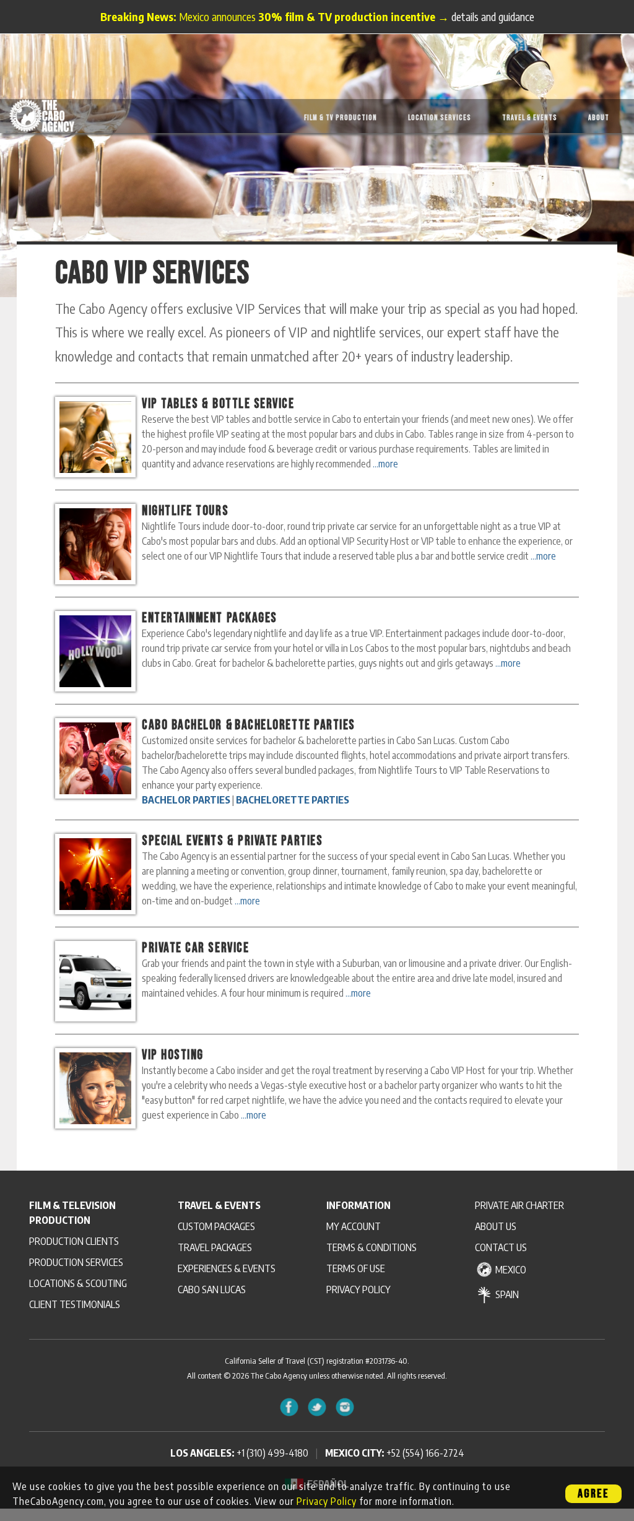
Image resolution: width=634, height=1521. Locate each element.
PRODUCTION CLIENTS (74, 1241)
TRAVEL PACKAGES (215, 1247)
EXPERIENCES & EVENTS (227, 1268)
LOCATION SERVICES (439, 118)
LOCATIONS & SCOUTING (78, 1283)
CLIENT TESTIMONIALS (74, 1304)
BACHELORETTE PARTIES (295, 725)
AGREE (593, 1493)
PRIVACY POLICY (358, 1289)
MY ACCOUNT (353, 1226)
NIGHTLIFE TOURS (185, 511)
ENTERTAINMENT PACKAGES (209, 618)
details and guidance (492, 16)
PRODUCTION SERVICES (76, 1262)
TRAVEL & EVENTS (529, 118)
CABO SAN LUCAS (212, 1289)
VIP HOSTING (173, 1055)
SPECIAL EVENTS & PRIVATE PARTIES (232, 841)
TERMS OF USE (355, 1268)
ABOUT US (495, 1226)
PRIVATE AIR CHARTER (519, 1205)
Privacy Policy (327, 1501)
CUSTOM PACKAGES (216, 1226)
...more (385, 463)
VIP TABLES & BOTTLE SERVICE (218, 404)
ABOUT (598, 118)
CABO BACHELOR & (187, 725)
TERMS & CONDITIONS (371, 1247)
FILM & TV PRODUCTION (340, 118)
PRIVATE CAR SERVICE (195, 948)
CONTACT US (501, 1247)
